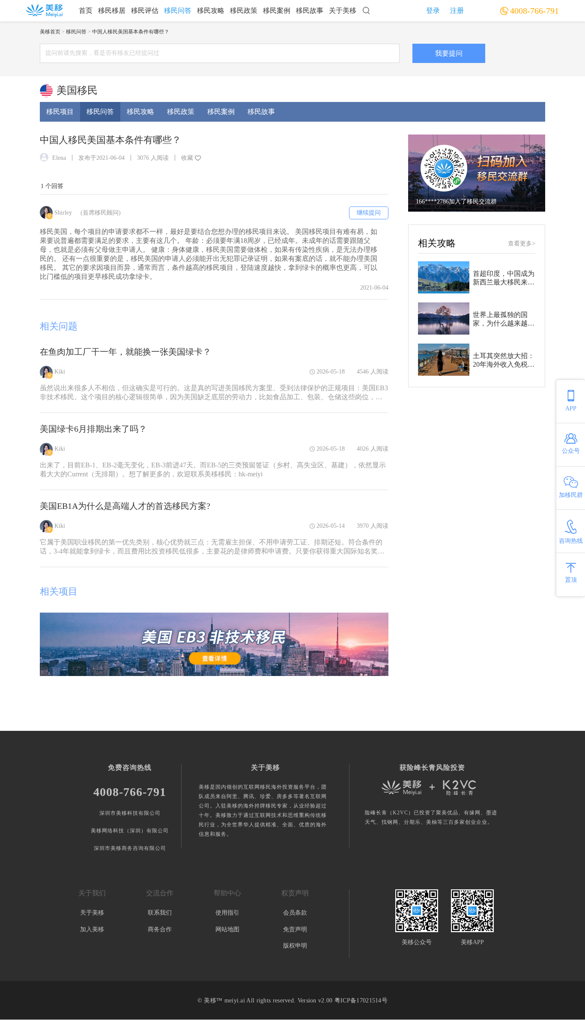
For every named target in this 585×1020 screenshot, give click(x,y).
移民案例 (276, 10)
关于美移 (342, 10)
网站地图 (227, 929)
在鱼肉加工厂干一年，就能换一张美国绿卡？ (125, 351)
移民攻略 (210, 10)
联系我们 (160, 912)
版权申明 (295, 945)
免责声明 (295, 929)
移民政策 (243, 10)
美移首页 (50, 32)
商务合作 (160, 929)
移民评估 (144, 10)
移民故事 (309, 10)
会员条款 (295, 912)
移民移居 (111, 10)
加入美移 (92, 929)
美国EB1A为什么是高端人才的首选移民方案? (125, 506)
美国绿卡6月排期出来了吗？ (93, 429)
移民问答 (177, 10)
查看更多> (521, 243)
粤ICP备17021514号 (361, 1000)
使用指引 (227, 912)
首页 (86, 10)
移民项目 (60, 111)
